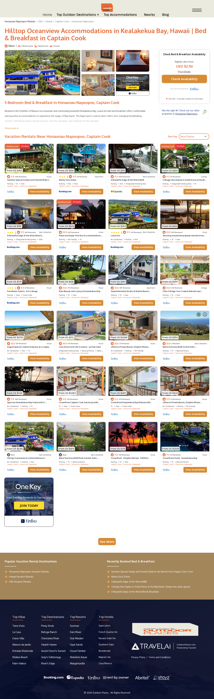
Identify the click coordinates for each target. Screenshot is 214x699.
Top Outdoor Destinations (76, 15)
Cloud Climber (78, 650)
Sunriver (75, 625)
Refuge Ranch (49, 632)
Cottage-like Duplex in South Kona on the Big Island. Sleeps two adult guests (150, 586)
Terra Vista (18, 625)
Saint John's (105, 625)
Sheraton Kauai (78, 657)
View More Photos (17, 91)
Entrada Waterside (22, 650)
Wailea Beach (20, 657)
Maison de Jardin (21, 644)
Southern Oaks (106, 644)
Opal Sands (76, 644)
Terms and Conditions (160, 657)
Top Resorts (78, 617)
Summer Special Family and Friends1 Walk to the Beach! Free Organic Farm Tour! (152, 571)
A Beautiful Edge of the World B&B (127, 180)
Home (47, 15)
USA (40, 21)
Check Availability (184, 79)
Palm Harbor (19, 663)
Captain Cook (62, 21)
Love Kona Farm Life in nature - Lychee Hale (80, 347)
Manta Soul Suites (67, 180)
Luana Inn (115, 235)
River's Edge (48, 663)
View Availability (39, 191)
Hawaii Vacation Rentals (21, 576)
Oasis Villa (18, 638)
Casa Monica (105, 663)
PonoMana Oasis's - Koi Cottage (22, 291)
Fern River (75, 632)
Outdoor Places (101, 692)
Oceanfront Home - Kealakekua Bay (180, 458)
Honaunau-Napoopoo (83, 21)
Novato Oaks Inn (107, 638)
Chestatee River (50, 638)
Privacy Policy (138, 657)
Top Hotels (106, 617)
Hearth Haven (49, 644)
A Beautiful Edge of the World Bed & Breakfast (135, 591)
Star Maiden (76, 638)
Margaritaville (78, 663)
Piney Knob (47, 625)
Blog (165, 15)
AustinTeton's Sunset (53, 650)
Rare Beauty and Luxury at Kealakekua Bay (79, 291)
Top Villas (18, 617)
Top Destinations (52, 617)
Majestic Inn (105, 657)
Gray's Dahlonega (51, 657)
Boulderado (105, 650)
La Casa (16, 632)
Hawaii (48, 21)
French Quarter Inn (108, 632)
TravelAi (192, 647)
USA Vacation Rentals (20, 581)
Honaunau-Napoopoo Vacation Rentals (29, 571)
